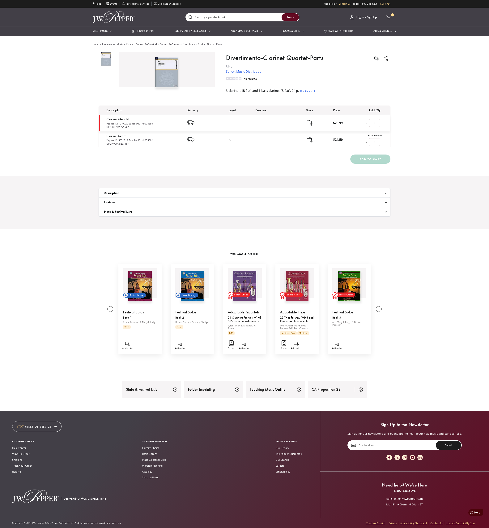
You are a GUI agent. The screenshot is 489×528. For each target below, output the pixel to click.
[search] (190, 17)
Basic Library (149, 454)
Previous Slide (110, 309)
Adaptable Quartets (243, 312)
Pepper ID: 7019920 (117, 123)
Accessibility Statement (413, 523)
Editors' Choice (150, 448)
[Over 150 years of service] (37, 426)
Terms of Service (375, 523)
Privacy (393, 523)
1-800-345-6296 (404, 491)
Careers (280, 465)
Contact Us (345, 3)
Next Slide (379, 309)
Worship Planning (152, 465)
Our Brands (282, 459)
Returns (16, 471)
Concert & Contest (170, 44)
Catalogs (147, 471)
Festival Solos (133, 312)
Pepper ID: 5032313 (117, 140)
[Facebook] (389, 458)
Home (96, 44)
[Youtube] (412, 458)
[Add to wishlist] (376, 58)
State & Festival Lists (154, 459)
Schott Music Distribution (244, 71)
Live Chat (385, 3)
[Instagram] (404, 458)
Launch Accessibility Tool (460, 523)
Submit (448, 445)
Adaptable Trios (292, 312)
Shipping (17, 459)
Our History (282, 448)
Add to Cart (370, 159)
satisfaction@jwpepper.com (404, 498)
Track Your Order (22, 465)
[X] (397, 458)
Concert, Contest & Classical (141, 44)
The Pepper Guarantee (289, 454)
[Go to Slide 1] (106, 59)
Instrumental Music (112, 44)
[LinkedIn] (420, 458)
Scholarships (283, 471)
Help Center (19, 448)
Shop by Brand (150, 477)
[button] (102, 31)
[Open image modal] (167, 74)
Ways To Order (20, 454)
